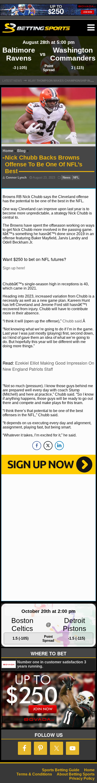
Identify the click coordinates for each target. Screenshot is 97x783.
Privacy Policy (82, 778)
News (66, 177)
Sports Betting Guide (60, 770)
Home (8, 151)
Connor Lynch (16, 177)
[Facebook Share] (36, 445)
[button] (91, 27)
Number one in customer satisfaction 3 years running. (51, 664)
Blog (21, 151)
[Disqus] (48, 537)
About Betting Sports (76, 774)
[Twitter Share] (48, 445)
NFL (76, 177)
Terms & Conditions (34, 774)
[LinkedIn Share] (59, 445)
